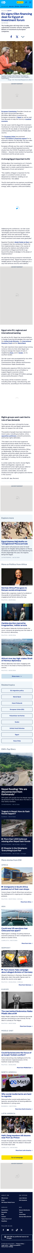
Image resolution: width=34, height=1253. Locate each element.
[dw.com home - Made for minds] (3, 2)
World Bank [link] (17, 697)
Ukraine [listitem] (17, 6)
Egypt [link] (17, 734)
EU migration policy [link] (17, 690)
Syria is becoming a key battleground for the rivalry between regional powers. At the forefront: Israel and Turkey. (16, 1060)
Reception (4, 1212)
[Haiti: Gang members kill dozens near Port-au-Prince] (17, 1124)
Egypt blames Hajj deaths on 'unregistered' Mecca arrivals (14, 542)
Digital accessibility (15, 1245)
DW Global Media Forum (8, 1202)
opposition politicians (8, 436)
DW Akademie (23, 1200)
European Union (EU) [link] (17, 709)
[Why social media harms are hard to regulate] (17, 1083)
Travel (21, 1212)
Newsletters (4, 1210)
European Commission (9, 111)
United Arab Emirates (11, 341)
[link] (20, 2)
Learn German (23, 1198)
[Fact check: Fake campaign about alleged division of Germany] (17, 958)
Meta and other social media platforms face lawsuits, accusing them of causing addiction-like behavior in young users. (16, 1101)
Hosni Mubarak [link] (17, 703)
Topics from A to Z (6, 1219)
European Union (9, 136)
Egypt (10, 10)
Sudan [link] (17, 722)
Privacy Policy (20, 1243)
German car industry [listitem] (26, 6)
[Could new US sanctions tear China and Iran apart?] (17, 917)
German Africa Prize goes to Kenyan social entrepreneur (14, 589)
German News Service (25, 1216)
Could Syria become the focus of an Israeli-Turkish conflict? (16, 1054)
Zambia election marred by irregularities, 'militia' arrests (14, 624)
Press (2, 1200)
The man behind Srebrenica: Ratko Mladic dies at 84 (16, 1012)
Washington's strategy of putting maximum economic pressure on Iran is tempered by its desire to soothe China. (16, 935)
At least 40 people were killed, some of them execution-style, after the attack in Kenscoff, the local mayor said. (16, 1142)
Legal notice (4, 1245)
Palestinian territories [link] (17, 715)
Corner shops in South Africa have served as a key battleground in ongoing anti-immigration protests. (16, 894)
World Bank (22, 343)
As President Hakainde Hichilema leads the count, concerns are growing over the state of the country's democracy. (16, 630)
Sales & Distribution (24, 1210)
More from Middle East (24, 1067)
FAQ (2, 1214)
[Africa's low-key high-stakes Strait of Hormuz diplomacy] (17, 647)
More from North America (23, 1109)
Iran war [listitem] (11, 6)
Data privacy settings (7, 1246)
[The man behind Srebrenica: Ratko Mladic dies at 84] (17, 1000)
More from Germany (25, 985)
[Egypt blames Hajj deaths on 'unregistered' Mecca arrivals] (17, 530)
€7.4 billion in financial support (16, 138)
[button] (30, 2)
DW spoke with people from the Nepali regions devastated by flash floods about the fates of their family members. (17, 799)
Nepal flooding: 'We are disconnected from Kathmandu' (14, 792)
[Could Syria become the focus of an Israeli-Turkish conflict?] (17, 1041)
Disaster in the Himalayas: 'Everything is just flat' (14, 849)
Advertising (22, 1214)
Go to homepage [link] (17, 1157)
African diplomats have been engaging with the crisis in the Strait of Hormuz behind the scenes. (16, 665)
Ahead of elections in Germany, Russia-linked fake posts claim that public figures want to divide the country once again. (16, 977)
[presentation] (31, 6)
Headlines (4, 1221)
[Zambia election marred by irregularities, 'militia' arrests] (17, 612)
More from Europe (25, 1026)
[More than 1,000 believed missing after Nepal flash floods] (17, 828)
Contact (3, 1216)
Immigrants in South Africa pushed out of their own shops (15, 888)
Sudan (21, 353)
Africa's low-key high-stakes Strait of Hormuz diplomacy (16, 659)
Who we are (4, 1198)
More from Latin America (23, 1150)
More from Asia (26, 943)
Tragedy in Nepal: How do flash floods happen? (15, 812)
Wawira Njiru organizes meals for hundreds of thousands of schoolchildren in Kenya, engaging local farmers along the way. (16, 595)
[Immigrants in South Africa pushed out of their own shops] (17, 875)
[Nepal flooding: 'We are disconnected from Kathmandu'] (17, 769)
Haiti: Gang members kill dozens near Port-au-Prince (16, 1136)
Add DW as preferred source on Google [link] (18, 1237)
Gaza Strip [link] (17, 741)
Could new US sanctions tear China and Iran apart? (14, 929)
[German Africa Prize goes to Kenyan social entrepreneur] (17, 576)
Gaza (11, 353)
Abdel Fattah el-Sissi (22, 242)
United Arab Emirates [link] (17, 728)
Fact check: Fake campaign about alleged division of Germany (17, 971)
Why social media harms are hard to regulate (16, 1095)
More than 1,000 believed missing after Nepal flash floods (15, 840)
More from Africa (26, 902)
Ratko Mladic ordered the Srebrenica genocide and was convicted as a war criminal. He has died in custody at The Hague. (16, 1018)
